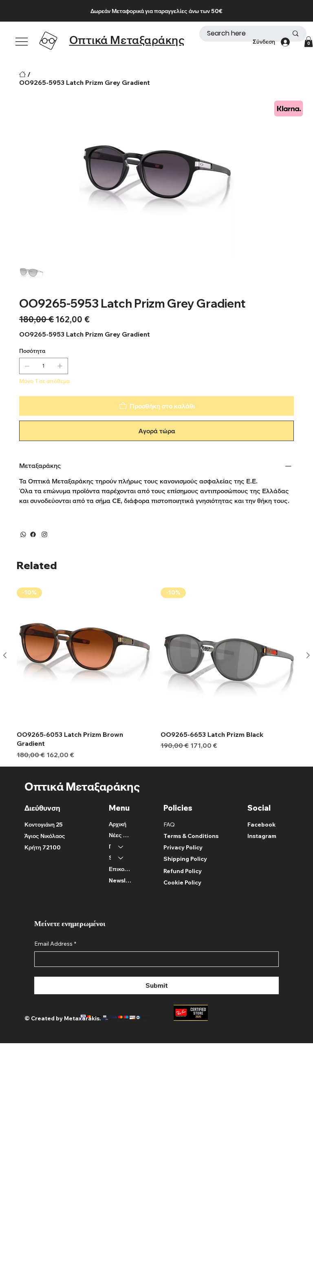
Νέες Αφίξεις (120, 835)
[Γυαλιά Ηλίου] (121, 847)
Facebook (261, 824)
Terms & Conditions (190, 836)
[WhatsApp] (23, 534)
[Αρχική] (22, 74)
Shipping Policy (185, 858)
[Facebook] (33, 534)
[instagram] (44, 534)
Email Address (55, 943)
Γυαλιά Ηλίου (110, 846)
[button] (308, 41)
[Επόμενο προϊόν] (308, 655)
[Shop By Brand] (121, 858)
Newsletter (120, 880)
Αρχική (117, 824)
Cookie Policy (182, 882)
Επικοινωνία (120, 869)
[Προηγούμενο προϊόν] (5, 655)
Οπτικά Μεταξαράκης (127, 40)
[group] (156, 673)
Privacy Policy (183, 847)
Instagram (261, 836)
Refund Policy (182, 871)
